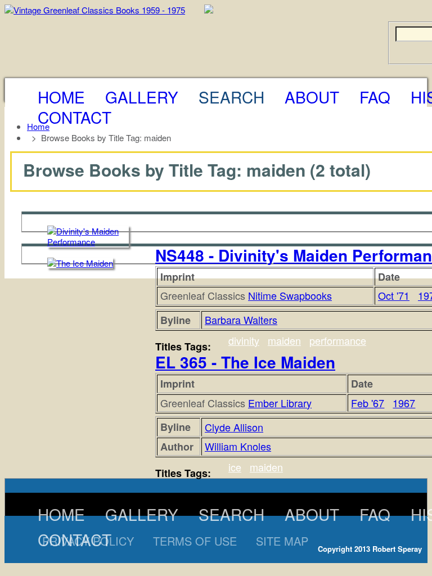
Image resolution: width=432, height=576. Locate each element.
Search (231, 97)
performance (337, 340)
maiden (284, 340)
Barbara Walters (241, 319)
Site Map (282, 541)
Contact (74, 117)
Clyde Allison (234, 427)
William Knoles (238, 446)
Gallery (141, 97)
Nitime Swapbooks (290, 295)
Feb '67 (367, 402)
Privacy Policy (88, 541)
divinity (243, 340)
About (312, 97)
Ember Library (280, 402)
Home (61, 97)
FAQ (374, 97)
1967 (404, 402)
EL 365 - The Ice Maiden (245, 362)
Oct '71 (394, 295)
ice (234, 467)
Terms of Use (195, 541)
